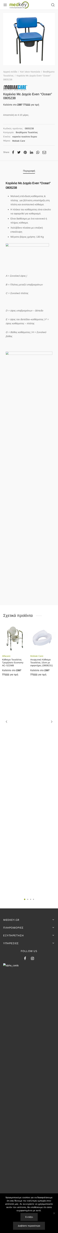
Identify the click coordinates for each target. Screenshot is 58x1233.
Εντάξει (29, 1217)
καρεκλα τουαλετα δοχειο (24, 136)
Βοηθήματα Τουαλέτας (27, 132)
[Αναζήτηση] (53, 5)
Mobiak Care (18, 141)
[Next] (52, 722)
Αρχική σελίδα (10, 71)
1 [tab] (24, 899)
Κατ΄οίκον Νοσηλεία (30, 71)
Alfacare (6, 656)
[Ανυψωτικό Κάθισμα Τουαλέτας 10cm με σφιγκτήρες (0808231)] (43, 638)
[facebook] (25, 958)
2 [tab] (27, 899)
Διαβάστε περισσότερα (29, 1225)
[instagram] (32, 958)
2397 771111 (23, 104)
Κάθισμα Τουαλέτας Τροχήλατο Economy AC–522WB (12, 662)
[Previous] (6, 722)
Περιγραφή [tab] (29, 170)
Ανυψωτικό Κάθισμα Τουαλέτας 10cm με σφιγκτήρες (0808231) (41, 662)
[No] (54, 1213)
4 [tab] (33, 899)
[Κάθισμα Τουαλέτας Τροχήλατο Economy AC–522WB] (15, 638)
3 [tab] (30, 899)
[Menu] (5, 5)
